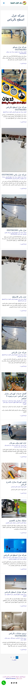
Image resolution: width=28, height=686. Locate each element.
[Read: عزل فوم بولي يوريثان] (14, 430)
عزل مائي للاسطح (19, 297)
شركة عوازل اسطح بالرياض (15, 592)
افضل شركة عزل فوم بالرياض (19, 112)
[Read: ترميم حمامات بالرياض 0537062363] (14, 621)
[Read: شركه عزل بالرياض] (14, 333)
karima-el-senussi (11, 678)
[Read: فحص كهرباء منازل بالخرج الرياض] (14, 470)
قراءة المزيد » (23, 63)
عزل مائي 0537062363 (16, 230)
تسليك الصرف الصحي (21, 522)
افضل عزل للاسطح (7, 112)
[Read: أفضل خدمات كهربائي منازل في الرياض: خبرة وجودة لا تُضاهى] (14, 381)
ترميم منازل (7, 638)
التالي (14, 660)
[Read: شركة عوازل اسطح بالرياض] (15, 582)
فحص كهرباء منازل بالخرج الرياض (18, 486)
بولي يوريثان (23, 445)
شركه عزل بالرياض (18, 352)
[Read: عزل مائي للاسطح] (14, 272)
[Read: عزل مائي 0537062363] (14, 211)
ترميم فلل (13, 638)
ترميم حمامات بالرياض (21, 638)
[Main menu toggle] (3, 3)
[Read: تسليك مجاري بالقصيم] (14, 508)
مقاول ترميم (23, 639)
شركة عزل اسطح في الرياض (15, 555)
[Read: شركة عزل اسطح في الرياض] (15, 545)
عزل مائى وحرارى (18, 446)
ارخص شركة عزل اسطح (20, 557)
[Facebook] (16, 683)
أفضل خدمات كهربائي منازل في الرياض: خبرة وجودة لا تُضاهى (15, 396)
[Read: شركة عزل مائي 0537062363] (14, 149)
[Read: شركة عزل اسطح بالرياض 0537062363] (14, 86)
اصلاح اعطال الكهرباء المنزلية (15, 402)
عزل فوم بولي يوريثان (17, 443)
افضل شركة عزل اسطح (20, 52)
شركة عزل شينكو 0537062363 (19, 48)
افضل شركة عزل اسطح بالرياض (18, 299)
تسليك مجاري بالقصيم (17, 520)
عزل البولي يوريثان (16, 445)
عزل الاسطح (10, 594)
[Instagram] (11, 683)
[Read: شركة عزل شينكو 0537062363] (14, 35)
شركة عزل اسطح (22, 177)
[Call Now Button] (4, 683)
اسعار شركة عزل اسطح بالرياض (18, 232)
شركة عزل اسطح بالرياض (12, 177)
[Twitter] (14, 683)
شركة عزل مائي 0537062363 (14, 175)
